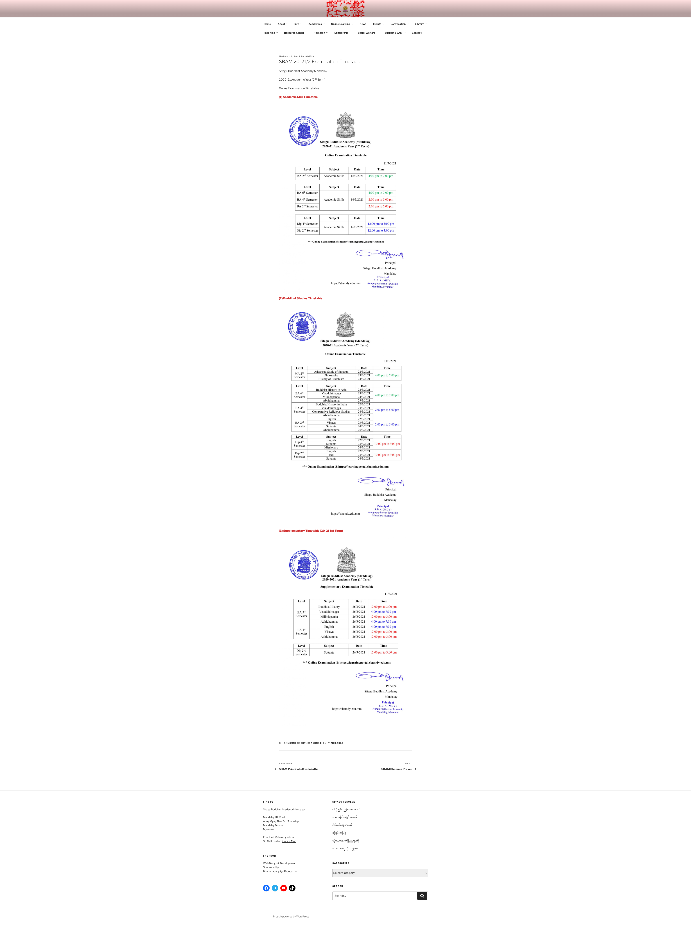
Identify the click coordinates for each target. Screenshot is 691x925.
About (281, 23)
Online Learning (340, 23)
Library (419, 23)
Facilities (269, 32)
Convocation (398, 23)
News (363, 23)
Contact (417, 32)
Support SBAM (394, 32)
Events (377, 23)
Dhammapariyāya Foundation (280, 871)
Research (319, 32)
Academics (315, 23)
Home (267, 23)
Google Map (289, 841)
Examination (317, 743)
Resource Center (294, 32)
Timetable (336, 743)
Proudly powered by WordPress (291, 916)
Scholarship (341, 32)
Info (296, 23)
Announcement (295, 743)
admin (309, 56)
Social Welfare (366, 32)
